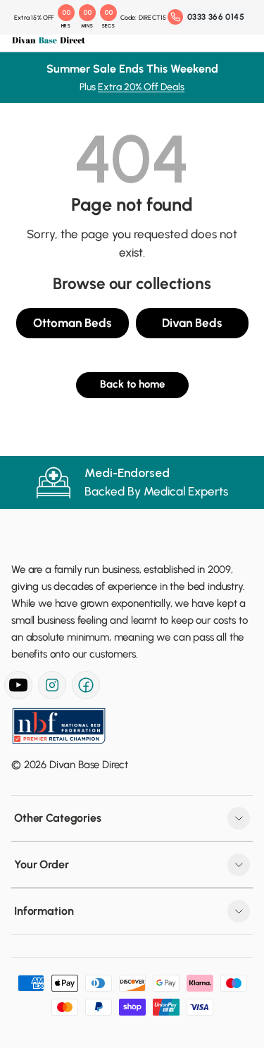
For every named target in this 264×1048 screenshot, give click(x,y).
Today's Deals (63, 96)
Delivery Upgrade (69, 588)
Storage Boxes (64, 359)
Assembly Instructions (79, 623)
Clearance (53, 411)
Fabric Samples (65, 554)
